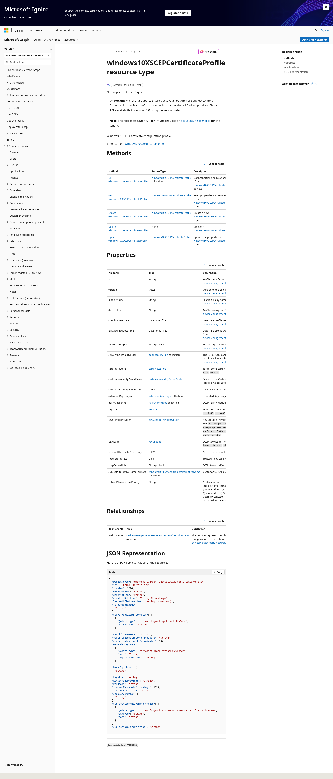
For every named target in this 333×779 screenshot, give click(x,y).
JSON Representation (295, 71)
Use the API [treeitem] (13, 108)
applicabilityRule (158, 354)
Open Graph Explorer (314, 39)
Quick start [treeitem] (13, 88)
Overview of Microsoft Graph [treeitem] (23, 70)
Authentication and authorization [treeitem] (26, 95)
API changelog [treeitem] (15, 82)
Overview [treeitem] (15, 152)
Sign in (325, 30)
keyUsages (155, 441)
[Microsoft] (6, 30)
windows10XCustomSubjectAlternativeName (174, 471)
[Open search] (315, 30)
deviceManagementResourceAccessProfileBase (219, 542)
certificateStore (157, 368)
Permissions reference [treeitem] (20, 101)
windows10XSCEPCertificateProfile (171, 177)
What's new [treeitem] (13, 76)
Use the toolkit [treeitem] (15, 120)
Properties (289, 62)
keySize (153, 409)
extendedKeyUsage (160, 396)
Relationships (291, 67)
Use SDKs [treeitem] (12, 114)
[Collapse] (51, 48)
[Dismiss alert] (326, 7)
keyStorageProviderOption (164, 419)
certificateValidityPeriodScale (165, 379)
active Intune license (194, 121)
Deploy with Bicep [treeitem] (17, 127)
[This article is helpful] (312, 84)
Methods (288, 58)
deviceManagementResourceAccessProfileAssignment (157, 535)
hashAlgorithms (158, 402)
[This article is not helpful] (316, 84)
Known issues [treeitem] (15, 133)
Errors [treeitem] (10, 139)
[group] (166, 208)
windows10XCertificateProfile (144, 144)
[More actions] (223, 52)
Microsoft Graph (127, 51)
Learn (111, 51)
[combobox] (27, 55)
